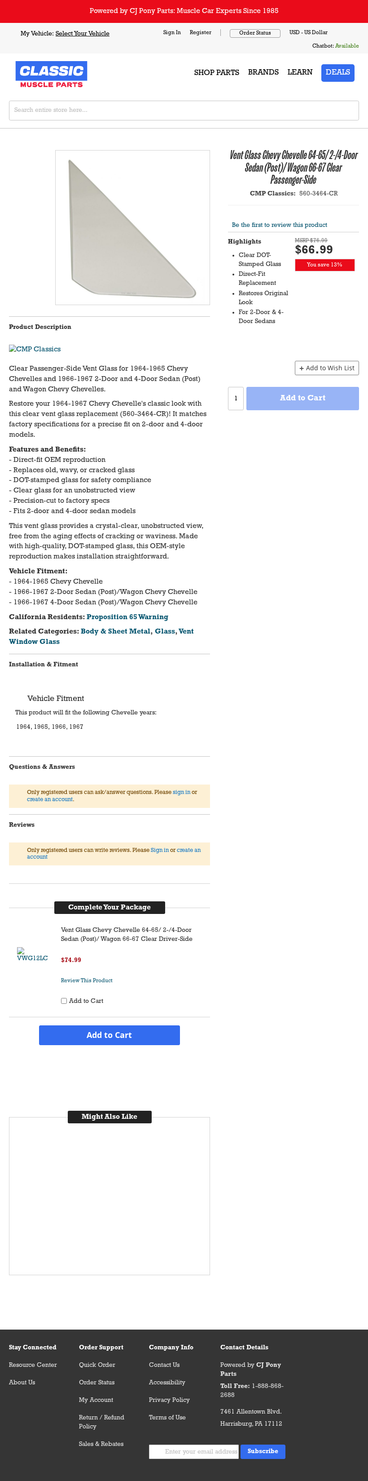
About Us (22, 1382)
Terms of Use (167, 1417)
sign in (181, 792)
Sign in (160, 850)
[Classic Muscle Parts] (31, 73)
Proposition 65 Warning (127, 617)
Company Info (171, 1347)
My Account (96, 1400)
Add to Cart (109, 1034)
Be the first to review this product (279, 225)
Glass (165, 631)
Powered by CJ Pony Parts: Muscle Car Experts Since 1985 (184, 11)
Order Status (255, 33)
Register (200, 32)
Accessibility (167, 1382)
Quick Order (97, 1365)
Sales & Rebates (101, 1444)
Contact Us (164, 1365)
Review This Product (87, 981)
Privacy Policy (169, 1400)
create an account (50, 800)
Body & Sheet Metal (115, 631)
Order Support (101, 1347)
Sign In (172, 32)
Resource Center (33, 1365)
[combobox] (184, 110)
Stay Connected (33, 1347)
